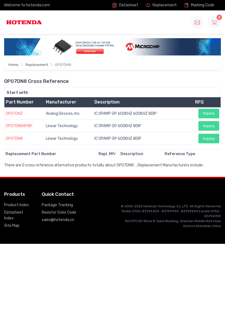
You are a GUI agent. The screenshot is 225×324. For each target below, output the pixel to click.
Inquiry (209, 113)
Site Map (11, 225)
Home (13, 65)
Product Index (16, 205)
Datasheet (128, 5)
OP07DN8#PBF (19, 126)
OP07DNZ (14, 113)
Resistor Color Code (59, 212)
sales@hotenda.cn (58, 219)
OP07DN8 (14, 138)
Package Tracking (57, 205)
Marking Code (202, 5)
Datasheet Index (13, 215)
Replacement (164, 5)
